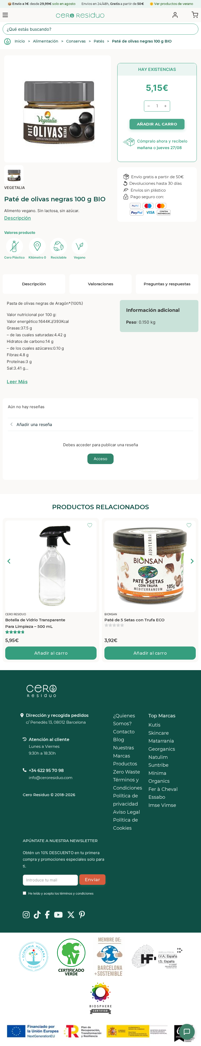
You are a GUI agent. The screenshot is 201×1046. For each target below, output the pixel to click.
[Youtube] (58, 915)
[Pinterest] (82, 915)
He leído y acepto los (60, 893)
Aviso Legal (126, 812)
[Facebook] (47, 915)
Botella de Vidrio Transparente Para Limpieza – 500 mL (35, 623)
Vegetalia (14, 187)
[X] (71, 915)
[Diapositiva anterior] (9, 561)
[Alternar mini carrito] (193, 14)
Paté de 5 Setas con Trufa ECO (134, 619)
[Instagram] (26, 915)
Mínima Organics (159, 777)
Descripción (17, 218)
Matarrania (161, 741)
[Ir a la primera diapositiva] (191, 561)
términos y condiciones (76, 893)
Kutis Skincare (158, 729)
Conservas (76, 41)
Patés (99, 41)
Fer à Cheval (163, 789)
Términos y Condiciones (127, 784)
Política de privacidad (125, 800)
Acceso (100, 458)
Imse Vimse (162, 805)
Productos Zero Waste (126, 768)
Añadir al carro (51, 653)
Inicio (20, 41)
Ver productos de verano (173, 4)
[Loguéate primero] (91, 526)
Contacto (124, 732)
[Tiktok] (37, 915)
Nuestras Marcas (123, 752)
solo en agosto (63, 4)
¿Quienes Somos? (124, 720)
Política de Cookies (125, 824)
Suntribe (158, 765)
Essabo (156, 797)
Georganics (161, 749)
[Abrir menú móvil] (5, 15)
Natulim (158, 757)
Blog (118, 740)
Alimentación (45, 41)
